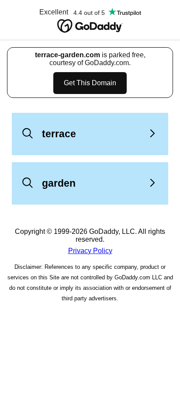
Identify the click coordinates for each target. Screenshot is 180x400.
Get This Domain (90, 83)
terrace (59, 133)
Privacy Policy (90, 250)
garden (59, 183)
